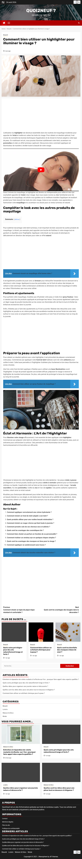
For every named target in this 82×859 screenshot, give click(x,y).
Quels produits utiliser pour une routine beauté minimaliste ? (30, 519)
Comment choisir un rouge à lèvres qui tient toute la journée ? (30, 523)
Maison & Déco (8, 713)
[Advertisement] (41, 116)
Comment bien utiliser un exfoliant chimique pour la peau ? (41, 650)
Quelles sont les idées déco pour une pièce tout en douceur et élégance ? (29, 690)
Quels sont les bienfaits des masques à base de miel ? (67, 650)
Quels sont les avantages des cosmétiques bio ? (25, 530)
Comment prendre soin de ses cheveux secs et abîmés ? (28, 527)
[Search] (79, 23)
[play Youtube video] (41, 170)
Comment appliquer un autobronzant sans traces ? (26, 545)
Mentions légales (7, 822)
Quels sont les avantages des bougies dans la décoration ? (61, 609)
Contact (4, 818)
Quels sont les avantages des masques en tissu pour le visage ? (31, 541)
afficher (17, 219)
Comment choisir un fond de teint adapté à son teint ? (27, 516)
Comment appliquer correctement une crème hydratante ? (29, 512)
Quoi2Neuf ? (41, 10)
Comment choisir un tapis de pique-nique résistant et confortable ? (19, 609)
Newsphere (43, 857)
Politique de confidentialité (11, 828)
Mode (5, 716)
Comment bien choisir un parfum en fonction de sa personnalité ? (32, 534)
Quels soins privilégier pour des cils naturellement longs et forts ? (13, 651)
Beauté (5, 35)
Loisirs (5, 709)
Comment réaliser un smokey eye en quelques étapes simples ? (31, 538)
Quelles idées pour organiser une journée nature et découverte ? (25, 686)
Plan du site (6, 825)
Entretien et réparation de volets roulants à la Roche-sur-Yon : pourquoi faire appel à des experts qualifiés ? (41, 679)
